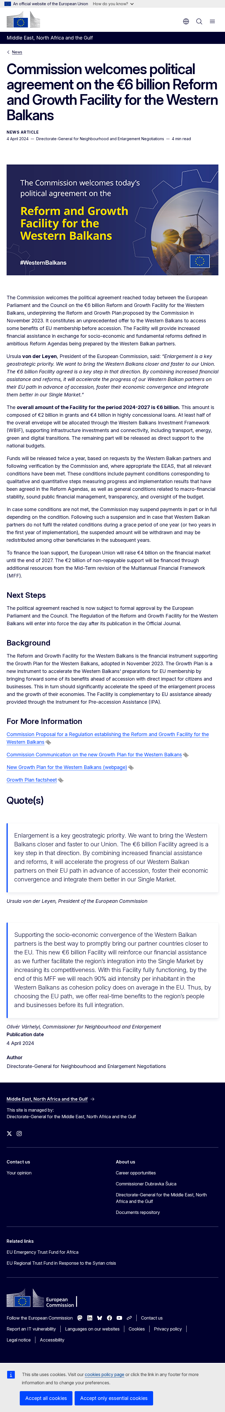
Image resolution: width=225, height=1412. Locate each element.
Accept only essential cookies (114, 1398)
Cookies (137, 1329)
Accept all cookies (46, 1398)
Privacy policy (168, 1329)
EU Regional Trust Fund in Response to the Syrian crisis (61, 1263)
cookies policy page (104, 1374)
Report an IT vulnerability (31, 1329)
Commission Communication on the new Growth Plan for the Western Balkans (94, 754)
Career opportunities (136, 1173)
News (17, 52)
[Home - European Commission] (23, 19)
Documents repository (138, 1212)
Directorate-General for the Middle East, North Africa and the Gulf (161, 1198)
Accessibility (52, 1340)
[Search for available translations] (48, 742)
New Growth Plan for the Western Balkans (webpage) (67, 767)
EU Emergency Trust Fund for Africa (42, 1252)
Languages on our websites (92, 1329)
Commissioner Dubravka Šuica (146, 1183)
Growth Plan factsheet (32, 780)
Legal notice (19, 1340)
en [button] (186, 21)
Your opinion (19, 1173)
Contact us (152, 1318)
